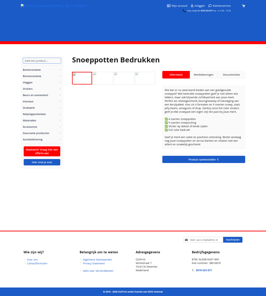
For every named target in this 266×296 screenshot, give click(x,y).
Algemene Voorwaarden (97, 259)
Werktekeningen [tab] (204, 74)
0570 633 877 (207, 10)
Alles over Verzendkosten (98, 270)
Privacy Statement (94, 263)
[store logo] (54, 20)
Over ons (32, 259)
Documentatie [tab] (231, 74)
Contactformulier (37, 263)
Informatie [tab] (176, 74)
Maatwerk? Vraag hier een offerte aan (42, 151)
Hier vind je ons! (42, 162)
